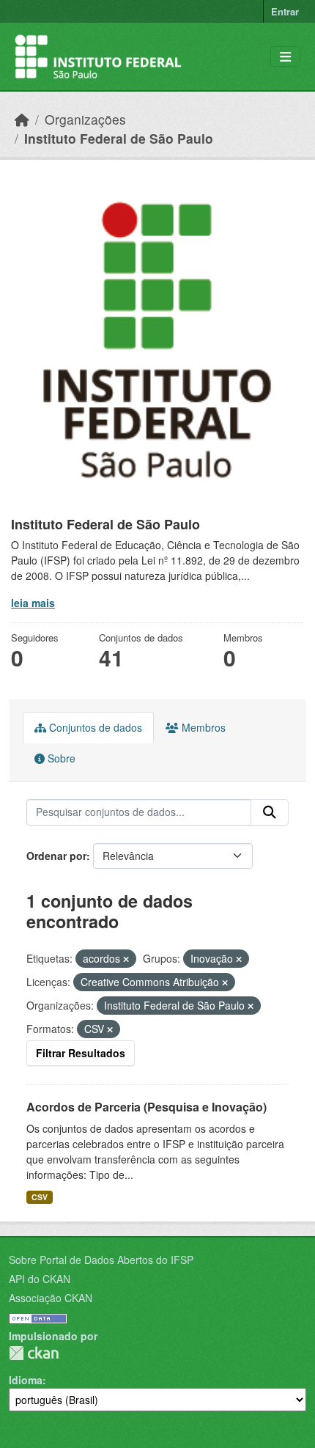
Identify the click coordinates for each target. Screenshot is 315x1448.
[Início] (22, 119)
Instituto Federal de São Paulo (118, 138)
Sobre (60, 758)
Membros (202, 727)
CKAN (34, 1353)
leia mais (33, 602)
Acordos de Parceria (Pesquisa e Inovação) (146, 1106)
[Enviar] (270, 812)
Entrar (285, 11)
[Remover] (126, 959)
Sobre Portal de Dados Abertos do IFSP (101, 1259)
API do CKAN (39, 1278)
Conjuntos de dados (94, 727)
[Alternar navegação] (285, 56)
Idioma (25, 1379)
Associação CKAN (50, 1297)
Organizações (85, 119)
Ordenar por (56, 855)
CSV (40, 1196)
